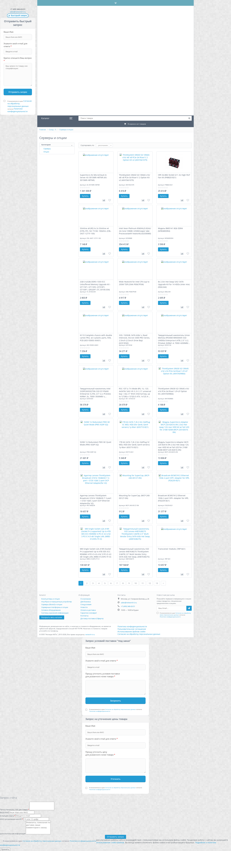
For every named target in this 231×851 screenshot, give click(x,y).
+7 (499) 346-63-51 (128, 606)
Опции (46, 152)
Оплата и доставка (88, 610)
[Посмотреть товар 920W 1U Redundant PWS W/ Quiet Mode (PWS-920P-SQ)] (96, 429)
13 (157, 583)
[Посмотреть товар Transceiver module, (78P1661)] (174, 536)
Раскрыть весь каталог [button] (51, 617)
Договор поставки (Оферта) (91, 618)
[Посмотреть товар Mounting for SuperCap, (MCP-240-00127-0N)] (135, 483)
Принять (5, 849)
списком (183, 145)
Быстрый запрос (17, 15)
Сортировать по (87, 145)
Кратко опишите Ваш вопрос (18, 59)
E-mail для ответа (7, 816)
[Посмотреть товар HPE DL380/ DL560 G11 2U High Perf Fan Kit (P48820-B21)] (174, 162)
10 (135, 583)
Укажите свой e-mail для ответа (15, 45)
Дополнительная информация (13, 833)
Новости (84, 607)
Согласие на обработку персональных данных (19, 103)
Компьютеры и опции (50, 599)
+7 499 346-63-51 (17, 9)
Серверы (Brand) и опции (51, 604)
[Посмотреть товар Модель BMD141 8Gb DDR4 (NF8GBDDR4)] (174, 215)
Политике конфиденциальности (17, 110)
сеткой (178, 145)
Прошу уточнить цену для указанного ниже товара (100, 753)
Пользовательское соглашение (132, 629)
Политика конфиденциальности (132, 626)
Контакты (84, 615)
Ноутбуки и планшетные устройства (56, 601)
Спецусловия (85, 604)
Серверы (47, 148)
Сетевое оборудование (51, 610)
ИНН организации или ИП (11, 819)
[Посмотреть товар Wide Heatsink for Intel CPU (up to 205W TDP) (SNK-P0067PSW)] (135, 269)
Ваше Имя (8, 32)
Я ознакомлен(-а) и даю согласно (19, 106)
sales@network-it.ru (18, 12)
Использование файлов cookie (131, 631)
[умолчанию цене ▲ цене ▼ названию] (104, 145)
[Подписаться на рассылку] (189, 608)
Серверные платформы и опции (54, 607)
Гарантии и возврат (88, 613)
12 (150, 583)
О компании (85, 599)
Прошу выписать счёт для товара (14, 809)
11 (143, 583)
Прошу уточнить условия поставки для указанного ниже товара (102, 675)
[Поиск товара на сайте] (189, 118)
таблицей (189, 145)
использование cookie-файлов (110, 842)
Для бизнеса (85, 601)
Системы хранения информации (54, 613)
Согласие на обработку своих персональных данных (175, 614)
